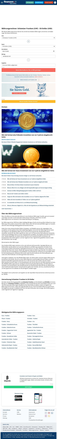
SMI (9, 428)
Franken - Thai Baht (32, 324)
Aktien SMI (5, 427)
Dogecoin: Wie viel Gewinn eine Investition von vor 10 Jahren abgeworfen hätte (28, 196)
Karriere (5, 414)
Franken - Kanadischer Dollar (9, 336)
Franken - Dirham (6, 333)
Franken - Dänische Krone (8, 327)
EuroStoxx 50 (27, 427)
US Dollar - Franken (32, 318)
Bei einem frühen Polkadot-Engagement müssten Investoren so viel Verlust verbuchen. (24, 142)
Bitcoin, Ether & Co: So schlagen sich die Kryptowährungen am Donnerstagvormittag (29, 188)
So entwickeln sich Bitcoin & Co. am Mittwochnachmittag (22, 202)
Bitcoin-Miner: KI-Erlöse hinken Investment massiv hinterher (23, 185)
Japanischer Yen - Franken (34, 330)
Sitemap (5, 418)
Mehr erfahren (39, 77)
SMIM (17, 427)
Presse (4, 416)
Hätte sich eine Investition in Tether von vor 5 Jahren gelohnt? (23, 199)
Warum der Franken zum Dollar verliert (17, 193)
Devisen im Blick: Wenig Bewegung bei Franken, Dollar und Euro (24, 190)
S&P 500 (5, 428)
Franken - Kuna (6, 321)
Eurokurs (38, 428)
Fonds (50, 428)
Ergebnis (4, 63)
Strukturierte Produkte (9, 430)
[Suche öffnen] (55, 2)
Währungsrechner (33, 430)
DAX (21, 427)
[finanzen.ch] (10, 2)
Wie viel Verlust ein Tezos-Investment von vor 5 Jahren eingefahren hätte (28, 171)
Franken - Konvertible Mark (34, 345)
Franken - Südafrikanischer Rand (35, 342)
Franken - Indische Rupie (33, 339)
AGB (30, 418)
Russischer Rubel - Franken (34, 333)
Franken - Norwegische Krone (35, 336)
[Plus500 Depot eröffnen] (12, 3)
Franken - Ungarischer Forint (9, 330)
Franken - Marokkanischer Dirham (36, 348)
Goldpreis (14, 428)
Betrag (3, 54)
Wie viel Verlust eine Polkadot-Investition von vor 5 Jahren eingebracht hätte (27, 136)
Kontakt (5, 412)
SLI (13, 427)
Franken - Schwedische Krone (9, 324)
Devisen (4, 107)
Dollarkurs (31, 428)
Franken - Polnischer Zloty (8, 342)
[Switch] (28, 41)
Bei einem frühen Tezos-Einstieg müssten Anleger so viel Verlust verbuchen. (22, 175)
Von (3, 36)
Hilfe (18, 412)
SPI (10, 427)
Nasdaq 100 (42, 427)
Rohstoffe (18, 430)
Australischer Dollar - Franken (9, 339)
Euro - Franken (5, 315)
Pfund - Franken (6, 318)
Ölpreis (42, 430)
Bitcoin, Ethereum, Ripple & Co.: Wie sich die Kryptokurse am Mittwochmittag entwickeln (30, 205)
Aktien (20, 428)
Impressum (32, 412)
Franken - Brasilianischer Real (9, 348)
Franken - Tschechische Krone (35, 327)
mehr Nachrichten (6, 208)
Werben (19, 414)
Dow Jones (34, 427)
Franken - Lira (31, 321)
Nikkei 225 (49, 427)
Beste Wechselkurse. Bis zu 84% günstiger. (28, 70)
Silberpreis (45, 428)
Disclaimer (31, 416)
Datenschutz (32, 414)
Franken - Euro (31, 315)
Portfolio (25, 430)
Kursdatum (5, 49)
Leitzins (47, 430)
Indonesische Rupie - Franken (9, 345)
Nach (3, 44)
